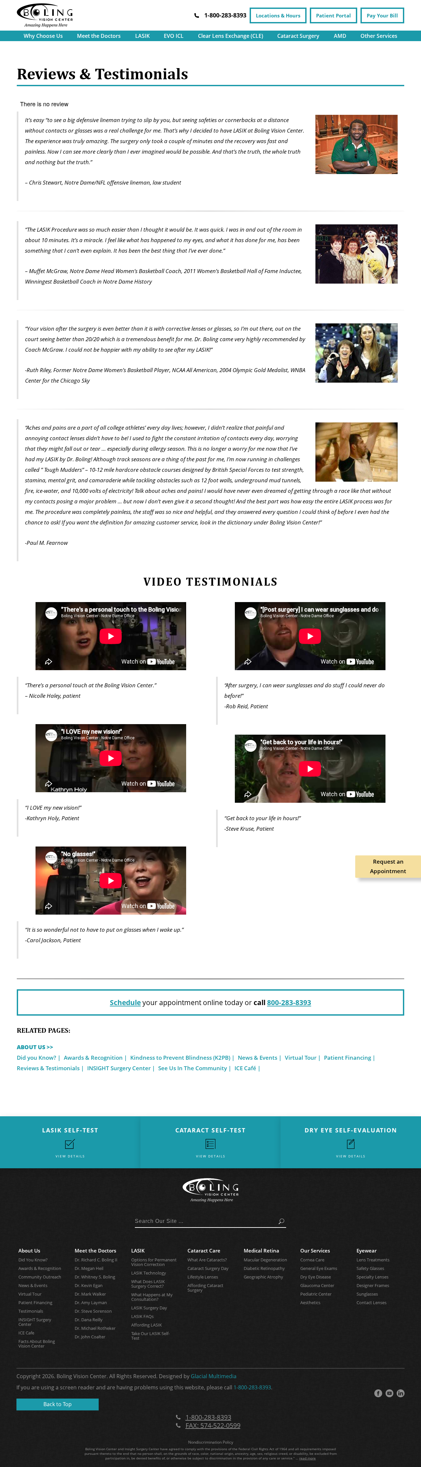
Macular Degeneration (265, 1259)
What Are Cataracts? (207, 1259)
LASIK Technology (148, 1273)
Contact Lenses (371, 1302)
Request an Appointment (388, 865)
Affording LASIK (146, 1325)
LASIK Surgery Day (149, 1307)
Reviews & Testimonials (48, 1068)
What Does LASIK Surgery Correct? (148, 1283)
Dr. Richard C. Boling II (96, 1259)
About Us (29, 1250)
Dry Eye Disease (315, 1277)
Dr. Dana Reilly (89, 1319)
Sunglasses (367, 1294)
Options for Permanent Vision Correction (154, 1262)
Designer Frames (373, 1285)
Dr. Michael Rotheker (95, 1328)
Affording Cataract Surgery (205, 1287)
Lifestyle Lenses (202, 1277)
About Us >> (35, 1047)
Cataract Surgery (298, 35)
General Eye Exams (318, 1268)
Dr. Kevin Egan (89, 1285)
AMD (340, 35)
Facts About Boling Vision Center (36, 1343)
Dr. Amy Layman (91, 1302)
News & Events (257, 1057)
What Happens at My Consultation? (152, 1297)
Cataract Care (203, 1250)
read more (307, 1458)
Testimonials (30, 1311)
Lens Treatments (373, 1259)
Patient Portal (333, 15)
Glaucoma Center (317, 1285)
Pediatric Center (316, 1294)
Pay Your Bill (382, 15)
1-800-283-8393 (252, 1387)
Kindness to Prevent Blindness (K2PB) (180, 1057)
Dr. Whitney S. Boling (95, 1277)
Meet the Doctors (99, 35)
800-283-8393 (289, 1002)
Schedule (125, 1002)
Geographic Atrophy (263, 1277)
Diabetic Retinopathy (264, 1268)
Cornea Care (312, 1259)
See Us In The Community (192, 1068)
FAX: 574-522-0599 (213, 1425)
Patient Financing (347, 1057)
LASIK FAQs (142, 1316)
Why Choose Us (43, 35)
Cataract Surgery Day (208, 1268)
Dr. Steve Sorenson (93, 1311)
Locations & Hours (278, 15)
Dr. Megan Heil (89, 1268)
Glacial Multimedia (213, 1376)
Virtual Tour (300, 1057)
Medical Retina (261, 1250)
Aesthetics (310, 1302)
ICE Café (245, 1068)
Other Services (378, 35)
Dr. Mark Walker (90, 1294)
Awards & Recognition (93, 1057)
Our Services (315, 1250)
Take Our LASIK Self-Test (150, 1335)
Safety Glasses (370, 1268)
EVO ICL (174, 35)
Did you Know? (36, 1057)
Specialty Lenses (372, 1277)
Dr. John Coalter (90, 1336)
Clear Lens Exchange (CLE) (230, 35)
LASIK (142, 35)
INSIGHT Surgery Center (119, 1068)
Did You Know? (33, 1259)
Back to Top (57, 1404)
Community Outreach (39, 1277)
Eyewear (367, 1250)
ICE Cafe (26, 1332)
